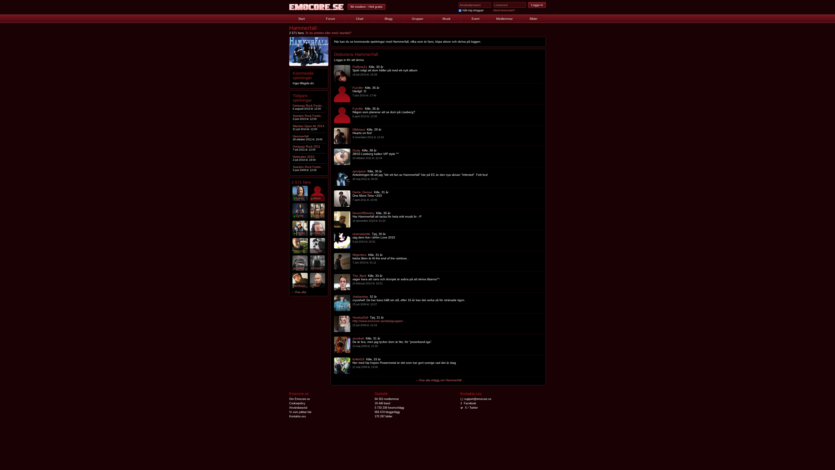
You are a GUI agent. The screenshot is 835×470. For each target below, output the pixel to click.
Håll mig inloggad (473, 10)
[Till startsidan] (316, 7)
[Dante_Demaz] (342, 198)
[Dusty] (342, 157)
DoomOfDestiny (363, 213)
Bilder (534, 18)
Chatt (359, 18)
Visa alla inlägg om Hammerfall (440, 380)
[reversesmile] (342, 240)
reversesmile (361, 234)
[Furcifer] (342, 94)
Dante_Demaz (362, 192)
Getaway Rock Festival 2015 (309, 105)
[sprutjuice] (342, 178)
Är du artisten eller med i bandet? (328, 33)
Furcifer (357, 87)
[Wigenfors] (342, 261)
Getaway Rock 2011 (306, 146)
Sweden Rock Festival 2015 (309, 116)
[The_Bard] (342, 282)
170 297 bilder (383, 416)
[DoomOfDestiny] (342, 219)
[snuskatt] (342, 345)
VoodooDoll (360, 317)
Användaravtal (298, 407)
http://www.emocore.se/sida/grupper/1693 (379, 321)
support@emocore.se (477, 399)
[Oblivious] (342, 136)
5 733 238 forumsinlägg (389, 407)
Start (301, 18)
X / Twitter (471, 407)
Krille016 (358, 359)
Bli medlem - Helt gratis (366, 6)
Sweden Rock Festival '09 (309, 167)
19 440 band (382, 403)
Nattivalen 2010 (303, 156)
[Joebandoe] (342, 303)
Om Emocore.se (299, 399)
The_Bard (359, 275)
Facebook (469, 403)
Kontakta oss (297, 416)
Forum (330, 18)
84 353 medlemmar (387, 399)
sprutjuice (359, 171)
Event (475, 18)
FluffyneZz (359, 67)
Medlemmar (504, 18)
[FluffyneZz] (342, 73)
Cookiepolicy (297, 403)
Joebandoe (360, 296)
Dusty (356, 150)
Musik (447, 18)
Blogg (388, 18)
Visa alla (300, 292)
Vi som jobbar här (300, 412)
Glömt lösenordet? (504, 10)
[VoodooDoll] (342, 324)
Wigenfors (359, 255)
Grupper (417, 18)
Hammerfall (301, 136)
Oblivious (358, 129)
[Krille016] (342, 366)
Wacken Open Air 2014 (308, 126)
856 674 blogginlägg (387, 412)
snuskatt (358, 338)
